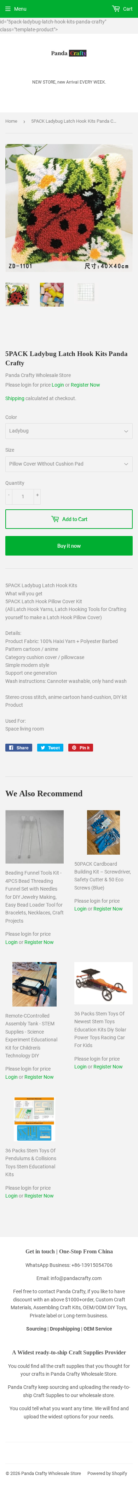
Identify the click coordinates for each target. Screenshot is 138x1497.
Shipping (14, 398)
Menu (20, 9)
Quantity (14, 483)
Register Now (85, 385)
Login (58, 385)
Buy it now (69, 546)
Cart (127, 9)
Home (11, 121)
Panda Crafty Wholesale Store (51, 1473)
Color (11, 417)
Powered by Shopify (107, 1473)
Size (9, 450)
